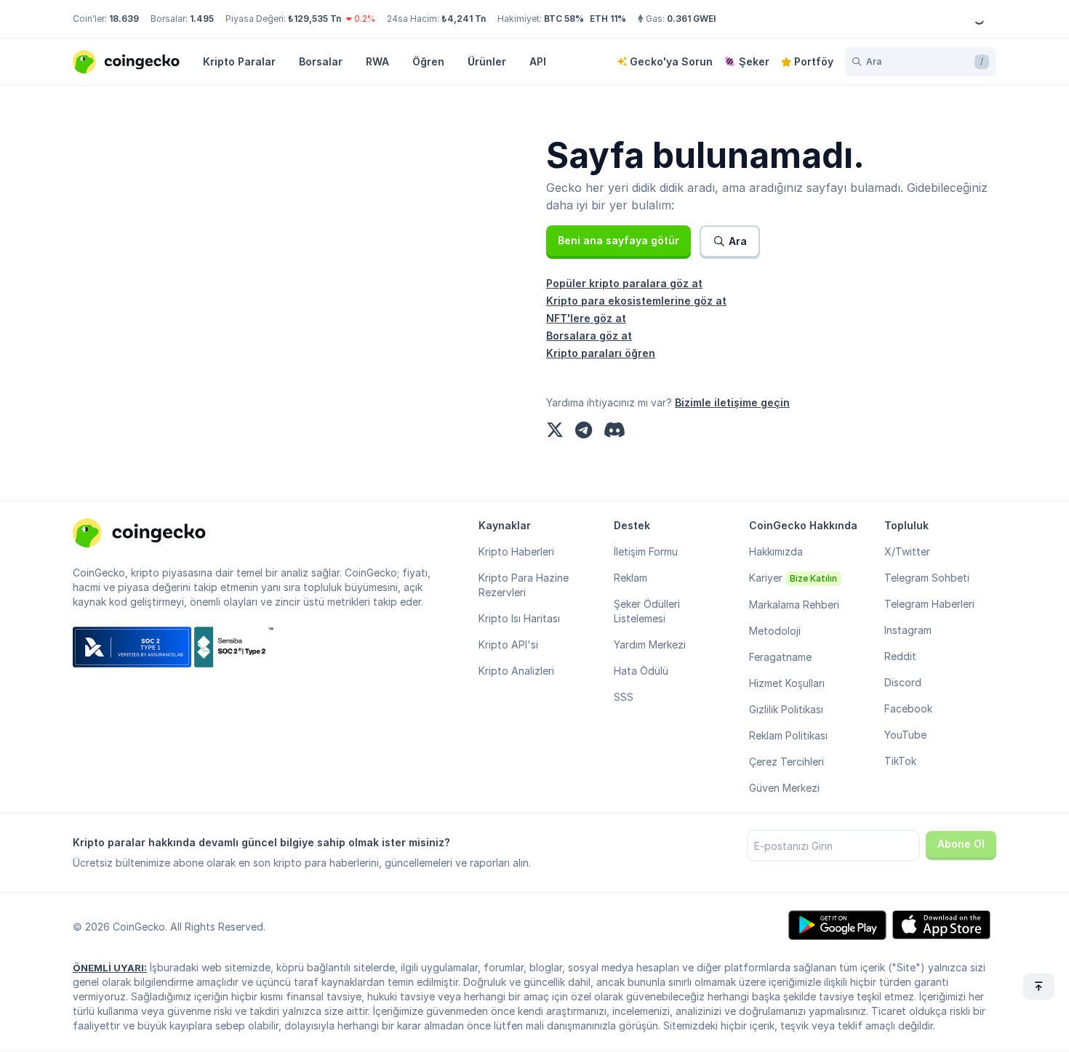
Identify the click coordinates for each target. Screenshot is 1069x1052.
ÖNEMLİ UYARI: (110, 967)
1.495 (202, 18)
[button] (618, 240)
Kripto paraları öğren (600, 353)
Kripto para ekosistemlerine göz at (636, 300)
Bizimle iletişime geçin (732, 402)
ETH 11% (608, 18)
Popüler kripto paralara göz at (624, 283)
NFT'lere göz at (586, 318)
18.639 (124, 18)
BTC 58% (564, 18)
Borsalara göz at (589, 335)
